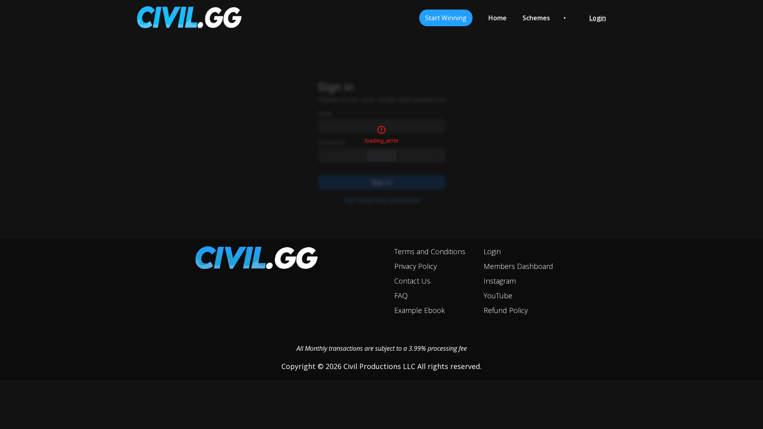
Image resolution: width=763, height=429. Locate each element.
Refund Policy (506, 310)
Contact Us (412, 281)
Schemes (536, 18)
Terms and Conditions (429, 251)
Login (492, 251)
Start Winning (446, 18)
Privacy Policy (415, 266)
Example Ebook (419, 310)
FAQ (401, 295)
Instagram (500, 281)
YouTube (498, 295)
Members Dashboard (518, 266)
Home (497, 18)
